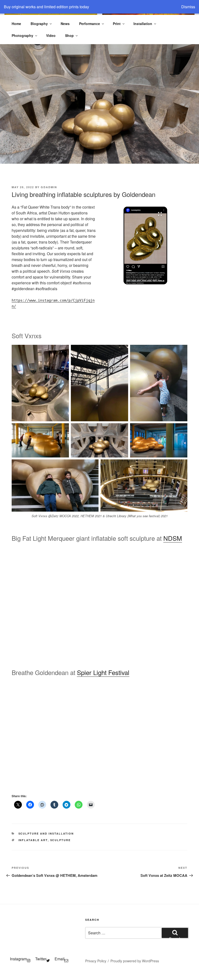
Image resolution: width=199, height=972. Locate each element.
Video (51, 35)
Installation (142, 23)
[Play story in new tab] (145, 245)
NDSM (172, 537)
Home (16, 23)
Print (117, 23)
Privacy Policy (95, 960)
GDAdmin (49, 187)
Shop (69, 35)
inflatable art (33, 840)
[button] (16, 600)
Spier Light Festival (103, 672)
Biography (39, 23)
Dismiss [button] (188, 6)
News (65, 23)
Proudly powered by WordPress (134, 960)
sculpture (60, 840)
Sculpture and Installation (46, 833)
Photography (22, 35)
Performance (89, 23)
